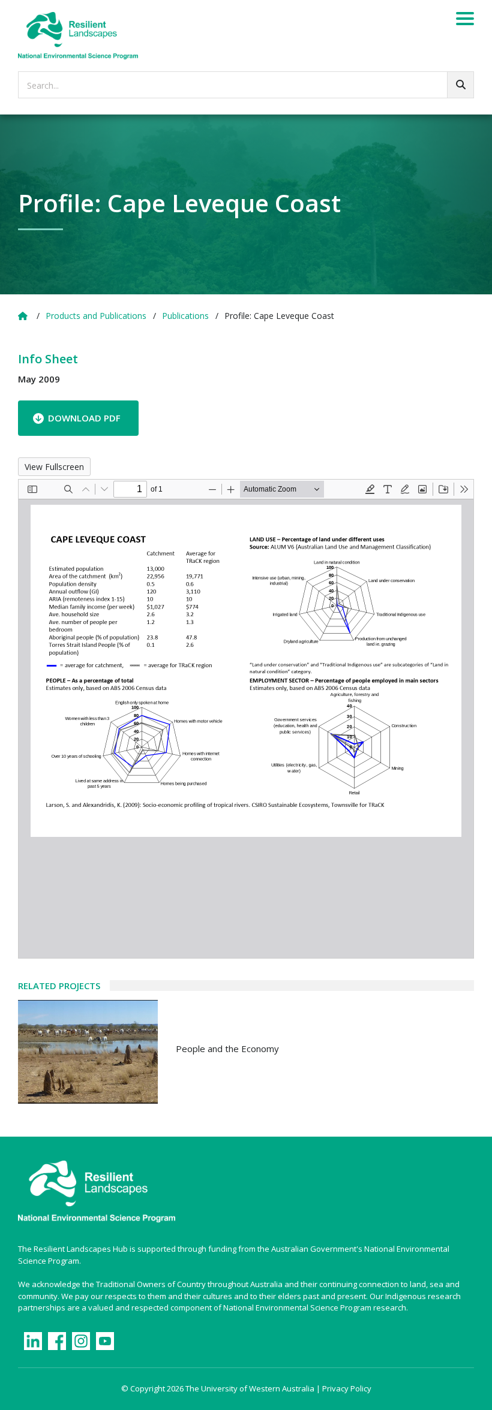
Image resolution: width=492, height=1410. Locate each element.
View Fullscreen (54, 466)
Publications (185, 315)
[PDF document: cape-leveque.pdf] (246, 719)
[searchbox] (246, 84)
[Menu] (465, 20)
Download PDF (84, 418)
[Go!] (460, 84)
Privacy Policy (346, 1388)
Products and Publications (96, 315)
